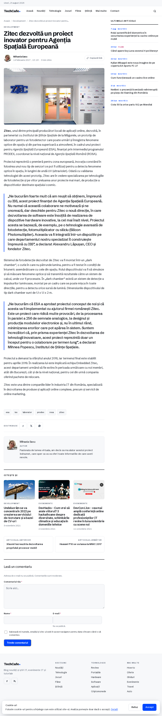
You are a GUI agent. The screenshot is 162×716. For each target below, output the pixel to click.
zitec (61, 412)
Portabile (96, 672)
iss (16, 412)
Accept (149, 707)
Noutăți (41, 10)
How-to (131, 667)
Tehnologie (55, 10)
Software (96, 681)
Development (19, 21)
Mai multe (101, 10)
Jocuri (68, 10)
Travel (130, 686)
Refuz (134, 707)
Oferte (130, 672)
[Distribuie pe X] (31, 425)
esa (7, 412)
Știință (88, 10)
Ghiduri (130, 677)
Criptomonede (98, 691)
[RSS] (14, 681)
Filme (78, 10)
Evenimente (133, 681)
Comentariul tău (13, 581)
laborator (27, 412)
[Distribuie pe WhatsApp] (39, 425)
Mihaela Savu (20, 56)
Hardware (96, 677)
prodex (40, 412)
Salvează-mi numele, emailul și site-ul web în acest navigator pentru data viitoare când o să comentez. (55, 633)
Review (95, 667)
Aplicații (95, 686)
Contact (114, 10)
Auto (129, 691)
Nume (7, 613)
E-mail (57, 613)
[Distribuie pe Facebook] (22, 425)
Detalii (114, 709)
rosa (52, 412)
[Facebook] (7, 681)
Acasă (29, 10)
